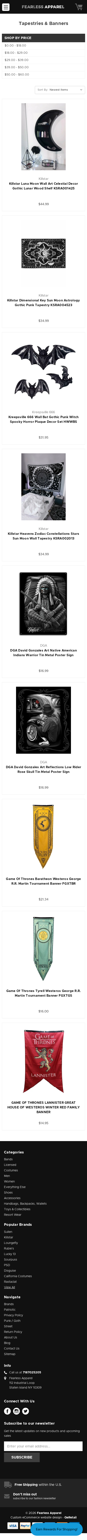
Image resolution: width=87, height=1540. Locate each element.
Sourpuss (10, 1259)
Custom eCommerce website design (36, 1517)
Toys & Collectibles (17, 1209)
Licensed (10, 1164)
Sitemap (9, 1354)
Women (9, 1181)
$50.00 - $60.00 (17, 74)
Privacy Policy (13, 1315)
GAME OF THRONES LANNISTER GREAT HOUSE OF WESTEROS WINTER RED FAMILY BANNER (43, 1107)
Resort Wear (12, 1214)
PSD (7, 1265)
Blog (7, 1343)
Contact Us (11, 1348)
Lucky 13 (10, 1254)
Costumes (11, 1170)
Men (7, 1176)
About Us (10, 1337)
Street (8, 1326)
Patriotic (9, 1309)
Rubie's (9, 1248)
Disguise (10, 1270)
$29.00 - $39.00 (17, 60)
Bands (8, 1159)
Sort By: (43, 90)
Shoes (8, 1192)
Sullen (8, 1231)
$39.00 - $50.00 (17, 67)
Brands (9, 1304)
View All (9, 1287)
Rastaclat (10, 1281)
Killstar (8, 1237)
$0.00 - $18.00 (15, 45)
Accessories (12, 1198)
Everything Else (15, 1187)
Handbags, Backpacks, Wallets (25, 1203)
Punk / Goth (12, 1320)
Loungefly (11, 1243)
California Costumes (18, 1276)
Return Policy (13, 1332)
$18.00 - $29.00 (16, 52)
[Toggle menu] (6, 7)
